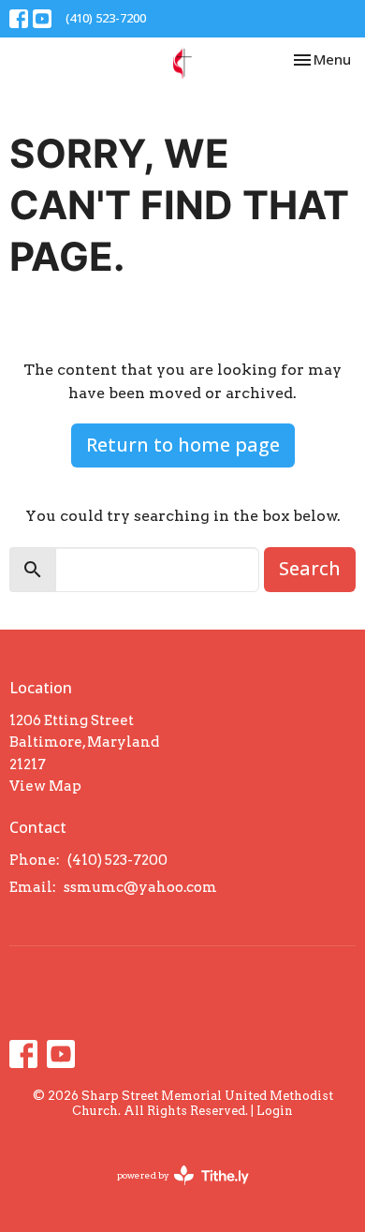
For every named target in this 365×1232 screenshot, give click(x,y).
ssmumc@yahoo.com (140, 887)
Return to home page (183, 444)
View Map (45, 786)
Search (310, 568)
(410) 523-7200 (106, 17)
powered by (173, 1191)
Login (274, 1111)
